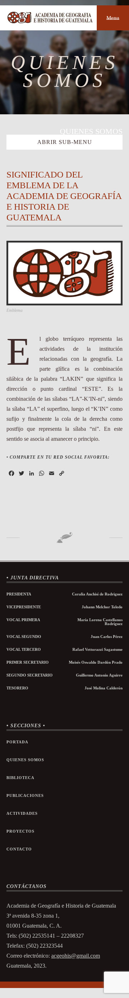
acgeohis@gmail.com (75, 956)
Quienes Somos (25, 760)
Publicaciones (25, 796)
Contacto (19, 849)
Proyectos (20, 831)
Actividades (22, 813)
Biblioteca (20, 778)
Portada (17, 742)
